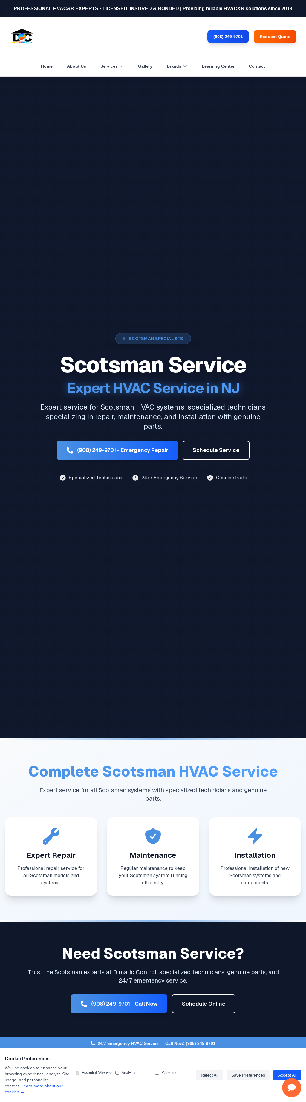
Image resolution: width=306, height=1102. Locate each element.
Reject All (209, 1075)
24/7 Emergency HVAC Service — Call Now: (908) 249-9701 (156, 1043)
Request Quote (275, 36)
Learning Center (218, 66)
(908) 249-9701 (228, 36)
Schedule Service (216, 450)
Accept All (287, 1075)
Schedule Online (203, 1003)
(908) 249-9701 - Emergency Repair (122, 450)
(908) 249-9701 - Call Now (124, 1003)
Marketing (169, 1073)
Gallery (145, 66)
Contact (257, 66)
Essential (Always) (97, 1073)
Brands (174, 66)
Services (109, 66)
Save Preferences (248, 1075)
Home (47, 66)
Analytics (129, 1073)
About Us (76, 66)
